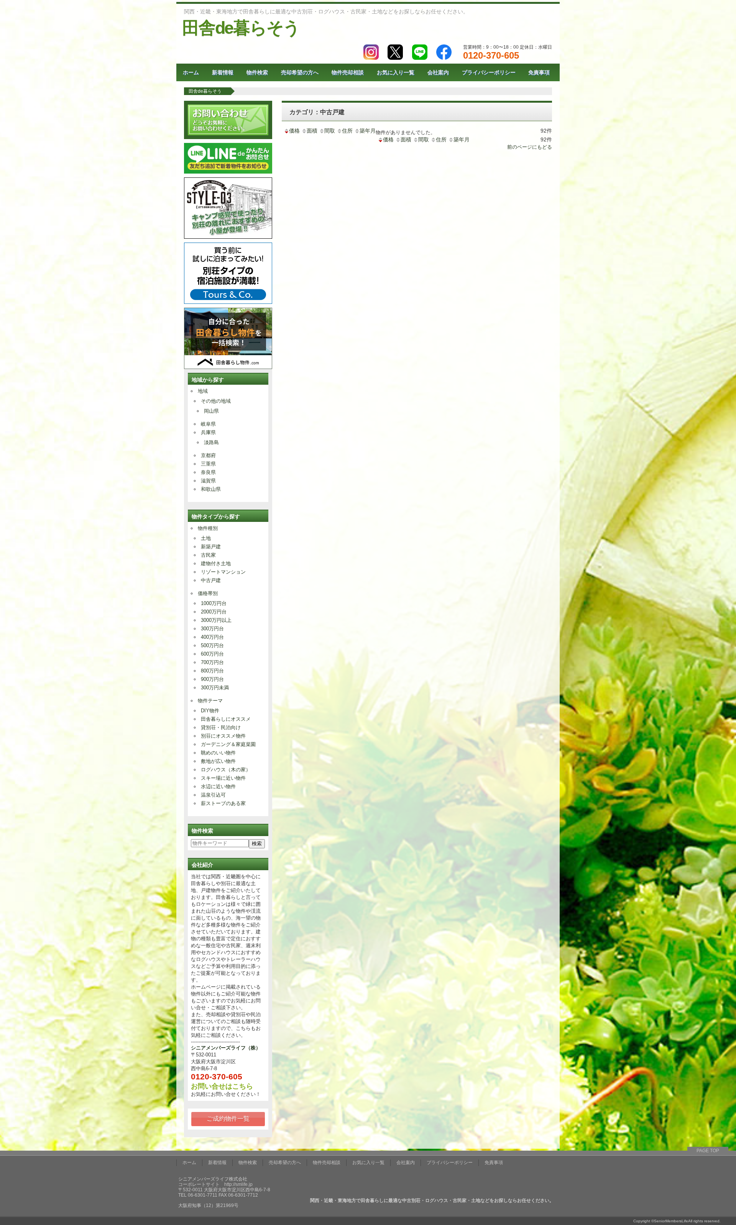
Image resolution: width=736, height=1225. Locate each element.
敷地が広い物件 (218, 761)
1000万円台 (214, 603)
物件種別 (208, 528)
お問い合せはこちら (222, 1086)
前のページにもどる (529, 147)
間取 (329, 131)
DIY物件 (210, 710)
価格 (294, 131)
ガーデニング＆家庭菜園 (228, 744)
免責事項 (539, 72)
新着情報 (222, 72)
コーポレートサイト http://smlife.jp (215, 1184)
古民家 (208, 555)
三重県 (208, 464)
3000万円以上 (216, 620)
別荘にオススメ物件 (223, 736)
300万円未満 (215, 687)
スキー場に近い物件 (223, 778)
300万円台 (212, 628)
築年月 (368, 131)
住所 (347, 131)
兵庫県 (208, 432)
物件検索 (257, 72)
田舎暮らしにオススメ (226, 719)
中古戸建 (211, 580)
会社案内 (438, 72)
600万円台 (212, 654)
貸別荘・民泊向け (221, 727)
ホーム (191, 72)
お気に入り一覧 (395, 72)
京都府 (208, 455)
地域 (203, 391)
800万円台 (212, 671)
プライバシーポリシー (489, 72)
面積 (312, 131)
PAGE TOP (708, 1150)
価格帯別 (208, 593)
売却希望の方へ (300, 72)
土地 (206, 538)
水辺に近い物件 (218, 786)
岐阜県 (208, 424)
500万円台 (212, 645)
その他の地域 (216, 401)
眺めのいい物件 (218, 753)
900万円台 (212, 679)
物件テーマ (210, 701)
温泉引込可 (213, 795)
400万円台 (212, 637)
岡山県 (211, 411)
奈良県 (208, 472)
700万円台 (212, 662)
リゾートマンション (223, 572)
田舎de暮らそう (241, 28)
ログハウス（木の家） (226, 769)
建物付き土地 (216, 563)
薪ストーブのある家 (223, 803)
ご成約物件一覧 (228, 1118)
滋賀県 (208, 481)
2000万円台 (214, 612)
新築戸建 (211, 546)
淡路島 (211, 442)
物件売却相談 (348, 72)
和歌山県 (211, 489)
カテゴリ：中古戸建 (317, 112)
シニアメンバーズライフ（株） (226, 1048)
